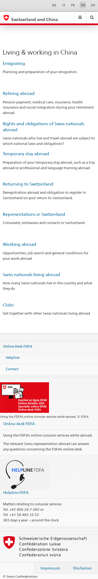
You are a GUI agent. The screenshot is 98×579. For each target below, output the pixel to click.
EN (83, 5)
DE (54, 5)
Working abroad (19, 244)
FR (73, 5)
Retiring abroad (19, 93)
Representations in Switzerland (34, 214)
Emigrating (14, 63)
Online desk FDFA (19, 423)
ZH (93, 5)
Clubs (8, 305)
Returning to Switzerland (28, 184)
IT (63, 5)
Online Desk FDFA (17, 346)
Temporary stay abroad (26, 153)
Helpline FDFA (16, 492)
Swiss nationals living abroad (31, 274)
